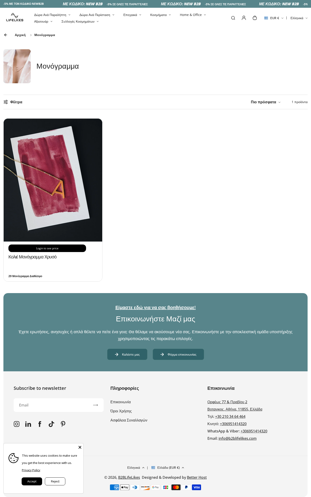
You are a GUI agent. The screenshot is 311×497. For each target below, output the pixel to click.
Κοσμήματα (158, 15)
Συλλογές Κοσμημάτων (77, 21)
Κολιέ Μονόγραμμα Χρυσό (32, 257)
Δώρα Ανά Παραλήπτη (50, 15)
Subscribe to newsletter (40, 388)
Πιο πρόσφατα (263, 101)
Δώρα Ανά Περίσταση (94, 15)
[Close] (80, 447)
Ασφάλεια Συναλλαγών (128, 420)
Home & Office (191, 15)
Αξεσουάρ (41, 21)
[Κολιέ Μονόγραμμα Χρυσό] (52, 240)
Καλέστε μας (131, 354)
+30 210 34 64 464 (230, 416)
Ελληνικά (297, 18)
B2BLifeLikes (129, 477)
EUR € (271, 19)
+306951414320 (233, 423)
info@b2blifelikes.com (238, 438)
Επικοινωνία (120, 401)
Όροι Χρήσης (121, 411)
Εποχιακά (130, 15)
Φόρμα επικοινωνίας (182, 354)
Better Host (197, 477)
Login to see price (47, 248)
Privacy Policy (31, 470)
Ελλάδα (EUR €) (168, 467)
